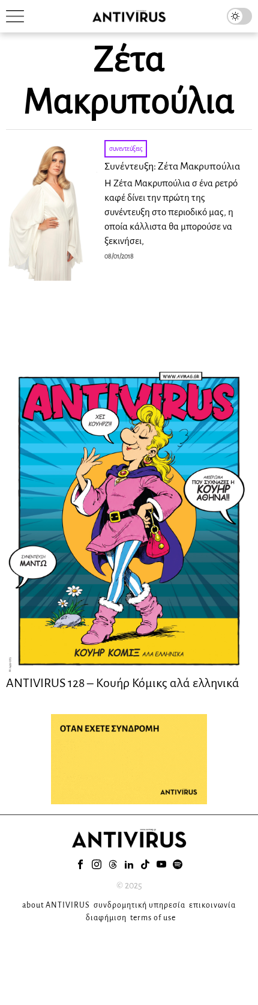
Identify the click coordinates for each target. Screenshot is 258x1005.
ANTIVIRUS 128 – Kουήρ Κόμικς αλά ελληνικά (122, 682)
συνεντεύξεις (125, 148)
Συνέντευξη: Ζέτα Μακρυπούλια (172, 166)
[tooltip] (80, 864)
